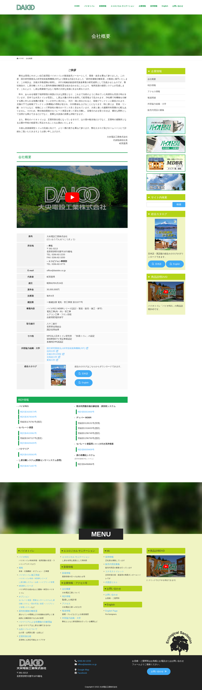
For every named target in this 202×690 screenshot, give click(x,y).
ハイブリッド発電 (47, 582)
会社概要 (152, 79)
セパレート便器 (25, 600)
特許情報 (152, 85)
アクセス (66, 603)
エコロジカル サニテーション (76, 557)
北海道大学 (52, 357)
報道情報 (66, 611)
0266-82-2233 (84, 661)
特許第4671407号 (28, 466)
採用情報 (109, 557)
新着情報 (66, 573)
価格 (21, 568)
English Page (111, 611)
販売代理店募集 (112, 564)
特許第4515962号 (28, 433)
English (85, 382)
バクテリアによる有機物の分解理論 (35, 622)
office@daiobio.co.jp (87, 664)
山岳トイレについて (28, 629)
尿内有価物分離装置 (28, 611)
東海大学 (51, 360)
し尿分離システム (26, 582)
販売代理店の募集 (156, 110)
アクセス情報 (154, 91)
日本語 (85, 373)
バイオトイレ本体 (26, 578)
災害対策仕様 (25, 636)
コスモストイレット (114, 571)
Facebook (82, 673)
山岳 (36, 582)
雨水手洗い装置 (37, 604)
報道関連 (152, 97)
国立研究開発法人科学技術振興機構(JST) (66, 348)
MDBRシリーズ (41, 578)
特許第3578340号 (28, 417)
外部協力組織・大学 (157, 104)
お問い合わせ (111, 595)
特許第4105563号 (28, 454)
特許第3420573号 (28, 412)
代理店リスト (111, 582)
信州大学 (51, 351)
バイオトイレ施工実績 (29, 575)
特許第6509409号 (28, 443)
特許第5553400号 (86, 412)
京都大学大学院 (54, 354)
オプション (24, 596)
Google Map (83, 669)
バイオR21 (24, 557)
